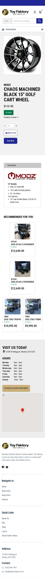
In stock (9, 112)
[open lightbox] (22, 55)
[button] (9, 29)
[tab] (22, 165)
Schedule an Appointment (16, 388)
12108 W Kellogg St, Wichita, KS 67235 (20, 352)
